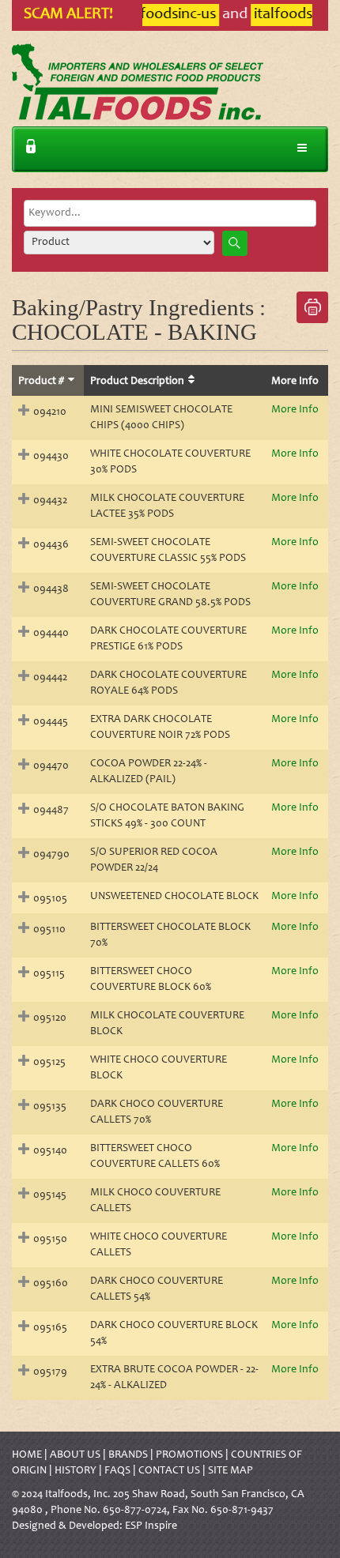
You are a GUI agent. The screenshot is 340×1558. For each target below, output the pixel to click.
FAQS (117, 1471)
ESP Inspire (151, 1526)
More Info (295, 410)
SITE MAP (230, 1471)
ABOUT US (75, 1455)
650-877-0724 (135, 1510)
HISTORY (75, 1471)
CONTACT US (169, 1471)
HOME (27, 1455)
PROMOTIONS (189, 1455)
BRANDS (128, 1455)
